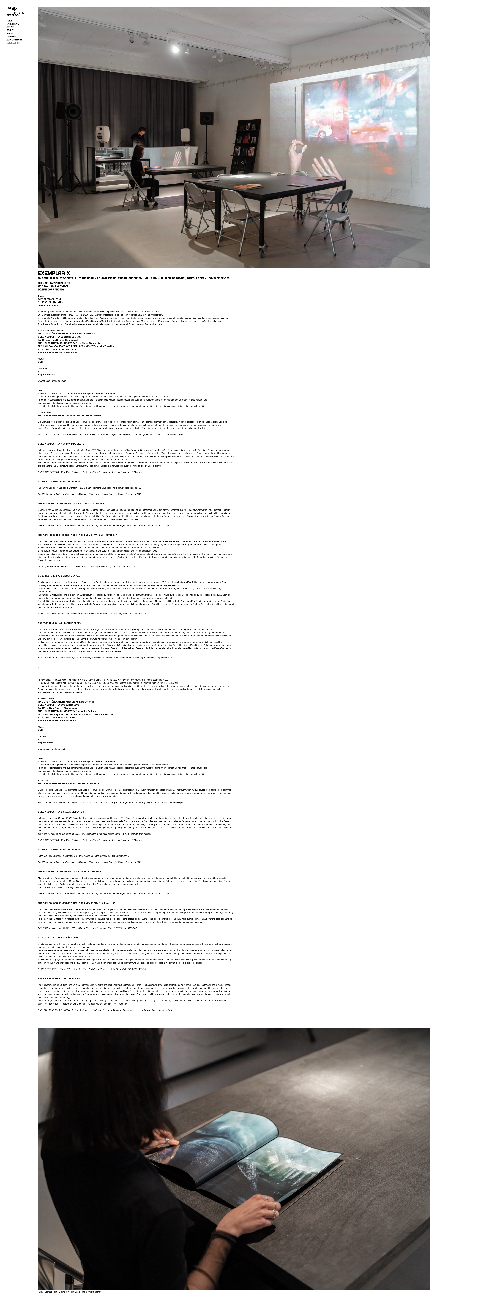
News (10, 21)
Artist (10, 27)
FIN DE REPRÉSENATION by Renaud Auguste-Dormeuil (69, 783)
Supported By (14, 39)
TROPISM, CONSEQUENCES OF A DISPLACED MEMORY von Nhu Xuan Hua (77, 535)
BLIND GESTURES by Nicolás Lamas (58, 938)
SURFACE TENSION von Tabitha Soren (59, 623)
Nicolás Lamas (175, 278)
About (10, 30)
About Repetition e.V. (109, 312)
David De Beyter (219, 278)
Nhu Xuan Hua (154, 278)
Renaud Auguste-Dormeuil (59, 278)
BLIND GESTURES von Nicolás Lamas (59, 576)
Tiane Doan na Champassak (97, 278)
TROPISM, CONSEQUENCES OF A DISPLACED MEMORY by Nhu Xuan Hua (77, 903)
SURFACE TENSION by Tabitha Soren (59, 979)
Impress (11, 36)
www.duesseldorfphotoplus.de (52, 381)
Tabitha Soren (196, 278)
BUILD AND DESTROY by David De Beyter (61, 812)
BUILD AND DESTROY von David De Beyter (62, 444)
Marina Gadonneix (130, 278)
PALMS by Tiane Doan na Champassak (60, 481)
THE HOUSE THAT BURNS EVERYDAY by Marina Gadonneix (70, 872)
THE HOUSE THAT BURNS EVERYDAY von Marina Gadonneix (71, 504)
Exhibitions (13, 24)
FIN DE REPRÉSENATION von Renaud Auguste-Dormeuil (70, 415)
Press (10, 33)
